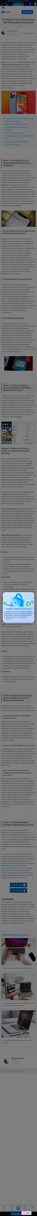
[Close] (5, 594)
